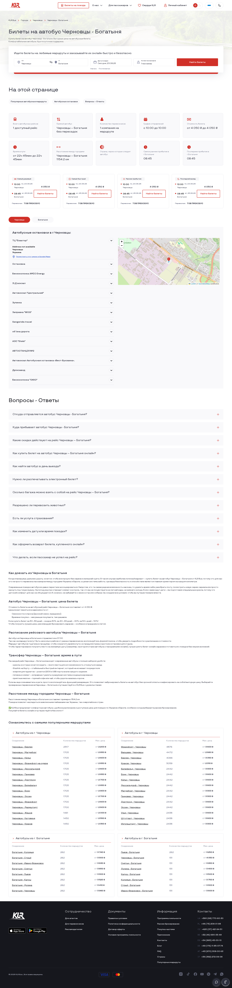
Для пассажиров (118, 5)
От (23, 61)
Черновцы (38, 20)
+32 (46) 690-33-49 (212, 935)
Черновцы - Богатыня (132, 858)
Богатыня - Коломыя (23, 852)
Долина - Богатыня (131, 869)
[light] (195, 5)
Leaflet (193, 283)
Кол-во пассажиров (148, 61)
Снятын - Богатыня (131, 863)
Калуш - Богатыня (130, 874)
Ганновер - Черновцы (132, 796)
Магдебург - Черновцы (133, 791)
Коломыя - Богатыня (132, 880)
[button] (94, 68)
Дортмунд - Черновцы (133, 802)
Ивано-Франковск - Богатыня (137, 891)
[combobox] (34, 62)
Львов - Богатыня (130, 852)
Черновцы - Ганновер (23, 774)
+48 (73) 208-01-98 (211, 924)
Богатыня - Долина (22, 885)
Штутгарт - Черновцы (133, 818)
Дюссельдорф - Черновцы (135, 785)
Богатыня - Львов (21, 874)
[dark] (199, 5)
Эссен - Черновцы (130, 807)
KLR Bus (12, 20)
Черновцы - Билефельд (24, 785)
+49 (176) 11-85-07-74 (212, 946)
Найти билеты (197, 62)
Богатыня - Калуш (21, 880)
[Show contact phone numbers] (219, 5)
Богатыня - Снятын (22, 869)
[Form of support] (216, 982)
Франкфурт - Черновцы (133, 747)
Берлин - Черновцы (131, 758)
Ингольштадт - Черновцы (134, 824)
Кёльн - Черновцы (130, 780)
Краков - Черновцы (131, 763)
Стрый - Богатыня (130, 885)
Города (24, 20)
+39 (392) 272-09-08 (211, 957)
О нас (95, 5)
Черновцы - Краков (22, 824)
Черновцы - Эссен (22, 796)
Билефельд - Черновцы (133, 769)
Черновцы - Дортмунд (24, 780)
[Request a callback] (225, 982)
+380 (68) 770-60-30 (212, 918)
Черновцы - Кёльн (21, 758)
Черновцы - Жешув (22, 813)
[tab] (19, 220)
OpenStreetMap (204, 283)
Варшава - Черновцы (132, 752)
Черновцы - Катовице (23, 818)
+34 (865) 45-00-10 (212, 940)
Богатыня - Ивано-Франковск (28, 863)
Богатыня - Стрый (21, 858)
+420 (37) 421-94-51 (212, 929)
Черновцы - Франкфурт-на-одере (30, 763)
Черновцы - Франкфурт (24, 802)
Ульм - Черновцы (130, 813)
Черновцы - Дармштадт (25, 807)
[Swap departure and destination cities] (51, 62)
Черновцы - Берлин (22, 747)
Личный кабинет (177, 5)
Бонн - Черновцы (130, 774)
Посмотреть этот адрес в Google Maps (33, 257)
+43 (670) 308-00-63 (212, 951)
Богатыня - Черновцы (23, 891)
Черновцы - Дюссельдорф (26, 769)
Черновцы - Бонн (21, 791)
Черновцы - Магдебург (24, 752)
